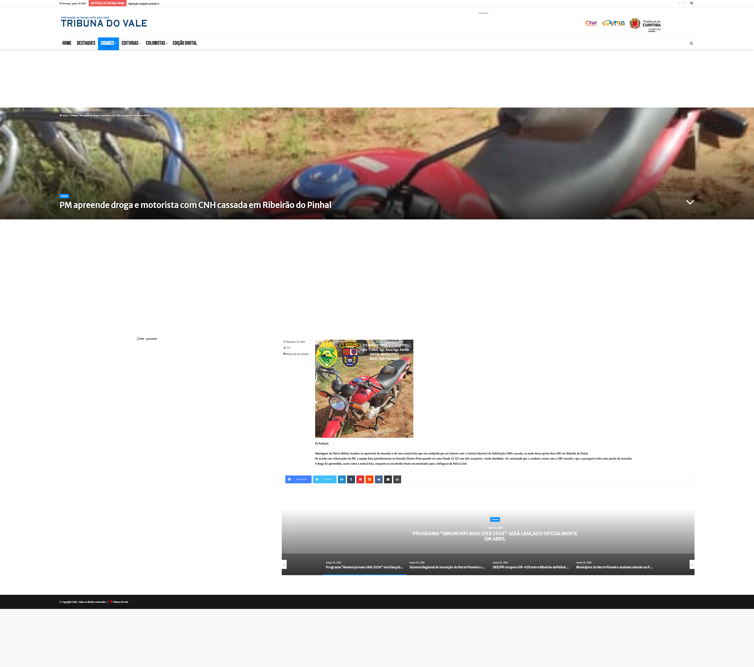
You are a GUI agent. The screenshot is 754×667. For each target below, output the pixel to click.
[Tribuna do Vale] (103, 21)
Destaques (86, 43)
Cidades (107, 43)
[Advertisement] (118, 78)
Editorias (130, 43)
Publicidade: (484, 13)
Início (65, 115)
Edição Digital (185, 43)
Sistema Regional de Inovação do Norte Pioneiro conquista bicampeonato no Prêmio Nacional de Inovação (488, 536)
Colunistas (155, 43)
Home (66, 43)
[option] (488, 536)
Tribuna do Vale (120, 602)
